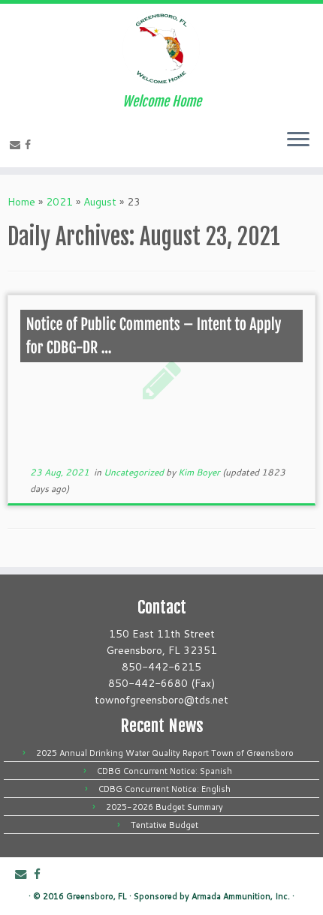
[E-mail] (17, 144)
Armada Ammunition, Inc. (241, 896)
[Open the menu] (298, 140)
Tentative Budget (164, 825)
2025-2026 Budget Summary (164, 807)
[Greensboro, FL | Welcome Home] (161, 48)
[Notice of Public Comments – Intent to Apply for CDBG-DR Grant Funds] (161, 380)
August (99, 201)
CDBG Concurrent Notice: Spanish (164, 771)
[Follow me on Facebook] (30, 144)
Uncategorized (135, 472)
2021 (59, 201)
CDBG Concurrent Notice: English (164, 789)
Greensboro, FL (96, 896)
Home (21, 201)
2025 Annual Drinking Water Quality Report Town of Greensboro (165, 753)
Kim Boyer (199, 472)
